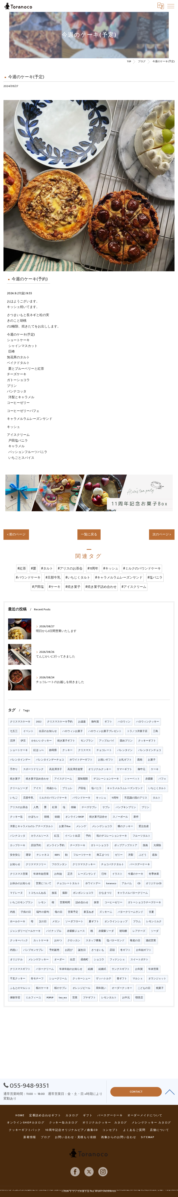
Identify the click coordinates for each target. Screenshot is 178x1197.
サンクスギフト (121, 969)
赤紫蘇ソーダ (106, 931)
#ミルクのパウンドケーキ (142, 568)
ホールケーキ (17, 921)
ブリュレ (67, 788)
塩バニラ (96, 788)
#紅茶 (21, 568)
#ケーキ (54, 586)
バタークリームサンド (130, 912)
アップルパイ (106, 741)
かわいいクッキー (41, 741)
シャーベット (132, 779)
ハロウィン (124, 722)
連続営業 (151, 940)
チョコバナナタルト (112, 864)
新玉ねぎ (89, 912)
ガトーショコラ (100, 845)
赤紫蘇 (149, 779)
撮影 (64, 893)
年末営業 (153, 969)
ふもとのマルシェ (20, 988)
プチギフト (89, 998)
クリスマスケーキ (20, 722)
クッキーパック (19, 940)
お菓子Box (64, 826)
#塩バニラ (154, 577)
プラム (137, 921)
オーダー (59, 960)
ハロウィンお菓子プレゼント (104, 731)
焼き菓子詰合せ (98, 817)
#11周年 (92, 568)
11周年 (115, 798)
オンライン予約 (55, 845)
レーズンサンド (87, 874)
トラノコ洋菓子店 (137, 731)
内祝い (14, 950)
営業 (74, 998)
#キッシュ (110, 568)
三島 (155, 731)
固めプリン (126, 741)
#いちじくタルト (77, 577)
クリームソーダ (19, 788)
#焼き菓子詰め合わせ (101, 586)
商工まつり (103, 855)
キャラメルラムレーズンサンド (125, 788)
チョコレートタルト (68, 883)
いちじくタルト (157, 788)
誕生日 (82, 950)
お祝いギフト (105, 760)
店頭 (112, 950)
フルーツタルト (141, 836)
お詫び (69, 950)
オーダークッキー (122, 988)
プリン (145, 807)
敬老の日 (135, 940)
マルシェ (138, 979)
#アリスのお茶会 (70, 568)
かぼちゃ (33, 817)
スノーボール (120, 817)
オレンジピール (81, 988)
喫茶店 (139, 998)
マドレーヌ (16, 893)
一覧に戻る (89, 534)
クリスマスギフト (20, 969)
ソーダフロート (74, 921)
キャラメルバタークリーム (132, 893)
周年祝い (101, 988)
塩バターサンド (115, 940)
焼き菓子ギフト (66, 741)
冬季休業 (154, 874)
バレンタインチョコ (149, 750)
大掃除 (157, 845)
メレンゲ (81, 826)
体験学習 (15, 998)
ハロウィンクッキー (147, 722)
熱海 (145, 845)
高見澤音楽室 (75, 769)
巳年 (104, 874)
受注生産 (144, 826)
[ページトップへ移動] (170, 1091)
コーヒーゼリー (113, 902)
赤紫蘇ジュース (76, 931)
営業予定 (73, 912)
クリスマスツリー (36, 864)
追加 (154, 855)
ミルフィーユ (33, 998)
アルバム (127, 883)
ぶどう (142, 855)
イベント (28, 731)
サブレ (106, 807)
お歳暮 (82, 722)
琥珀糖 (123, 931)
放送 (54, 893)
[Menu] (171, 6)
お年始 (58, 874)
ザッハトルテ (103, 979)
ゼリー (119, 855)
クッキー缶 (16, 817)
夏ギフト (94, 921)
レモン (42, 902)
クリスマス (84, 750)
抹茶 (96, 902)
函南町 (84, 960)
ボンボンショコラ (83, 893)
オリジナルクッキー (99, 769)
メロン (56, 921)
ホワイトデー (93, 883)
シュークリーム (58, 979)
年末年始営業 (41, 874)
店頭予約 (36, 845)
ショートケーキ (19, 750)
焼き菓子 (15, 779)
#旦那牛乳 (52, 577)
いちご (14, 798)
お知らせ (15, 864)
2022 (38, 722)
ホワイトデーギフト (81, 760)
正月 (70, 874)
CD (138, 883)
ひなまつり (105, 893)
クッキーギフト (147, 741)
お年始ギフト (143, 950)
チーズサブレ (89, 807)
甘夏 (151, 912)
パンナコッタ (17, 836)
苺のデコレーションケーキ (111, 836)
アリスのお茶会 (19, 807)
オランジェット (157, 979)
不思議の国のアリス (135, 798)
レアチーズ (139, 931)
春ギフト (122, 979)
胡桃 (46, 817)
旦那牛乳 (28, 798)
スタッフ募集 (93, 940)
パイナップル (53, 931)
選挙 (28, 855)
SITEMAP (148, 1137)
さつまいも (97, 950)
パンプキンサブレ (33, 950)
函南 (139, 760)
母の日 (58, 912)
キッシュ (101, 798)
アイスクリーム (63, 779)
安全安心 (15, 855)
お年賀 (139, 969)
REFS (57, 855)
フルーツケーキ (82, 855)
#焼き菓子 (72, 586)
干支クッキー (17, 979)
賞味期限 (83, 779)
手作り (14, 769)
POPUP (50, 998)
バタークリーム (45, 969)
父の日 (43, 921)
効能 (57, 817)
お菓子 (152, 760)
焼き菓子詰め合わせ (37, 779)
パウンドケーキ (81, 798)
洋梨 (130, 855)
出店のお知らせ (48, 731)
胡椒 (73, 807)
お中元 (126, 998)
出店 (72, 960)
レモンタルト (109, 998)
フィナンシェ (117, 960)
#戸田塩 (38, 586)
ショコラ (99, 960)
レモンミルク (154, 921)
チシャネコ (42, 855)
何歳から (52, 788)
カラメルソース (40, 836)
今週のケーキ (135, 874)
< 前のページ (16, 534)
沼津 (12, 741)
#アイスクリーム (133, 586)
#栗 (33, 568)
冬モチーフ (37, 979)
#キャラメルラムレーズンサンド (119, 577)
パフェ (162, 779)
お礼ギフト (125, 760)
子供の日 (26, 912)
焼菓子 (160, 988)
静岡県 (53, 750)
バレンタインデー (20, 760)
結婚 (90, 969)
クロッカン (73, 940)
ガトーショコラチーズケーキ (144, 902)
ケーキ (155, 769)
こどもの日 (144, 988)
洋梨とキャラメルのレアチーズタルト (31, 826)
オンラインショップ (116, 921)
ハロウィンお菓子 (72, 731)
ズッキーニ (105, 912)
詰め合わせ (82, 902)
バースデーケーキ (140, 864)
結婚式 (102, 969)
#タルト (47, 568)
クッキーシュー (81, 979)
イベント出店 (72, 836)
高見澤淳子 (55, 769)
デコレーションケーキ (106, 779)
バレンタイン (125, 750)
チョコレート (104, 750)
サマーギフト (124, 769)
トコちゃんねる (37, 893)
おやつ (58, 940)
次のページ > (162, 534)
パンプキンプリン (126, 807)
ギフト (108, 722)
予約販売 (54, 950)
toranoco (111, 883)
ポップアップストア (125, 845)
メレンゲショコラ (102, 826)
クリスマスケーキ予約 (60, 722)
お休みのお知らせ (20, 883)
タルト (156, 798)
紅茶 (54, 807)
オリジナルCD (153, 883)
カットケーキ (41, 940)
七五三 (14, 731)
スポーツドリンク (33, 769)
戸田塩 (82, 788)
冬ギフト (125, 950)
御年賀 (95, 722)
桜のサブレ (60, 988)
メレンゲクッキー (38, 960)
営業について (43, 883)
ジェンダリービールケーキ (25, 931)
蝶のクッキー (125, 826)
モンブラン (87, 741)
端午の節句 (42, 912)
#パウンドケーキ (28, 577)
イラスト (117, 874)
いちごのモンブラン (21, 902)
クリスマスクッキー (84, 864)
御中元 (141, 769)
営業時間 (65, 902)
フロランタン (59, 864)
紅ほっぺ (38, 750)
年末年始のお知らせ (70, 969)
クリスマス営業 (19, 874)
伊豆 (23, 741)
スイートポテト (139, 960)
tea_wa (63, 998)
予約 (88, 836)
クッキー (67, 750)
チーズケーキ (77, 845)
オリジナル (16, 960)
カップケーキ (17, 845)
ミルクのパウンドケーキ (53, 798)
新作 (136, 817)
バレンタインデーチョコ (50, 760)
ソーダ (155, 931)
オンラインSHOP (74, 817)
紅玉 (56, 836)
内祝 (12, 912)
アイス (37, 788)
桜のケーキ (42, 988)
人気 (35, 807)
